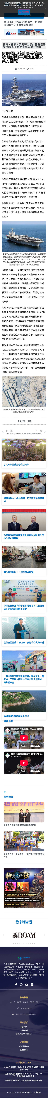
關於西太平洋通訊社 (24, 1034)
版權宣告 (24, 1050)
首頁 (5, 44)
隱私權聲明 (24, 1046)
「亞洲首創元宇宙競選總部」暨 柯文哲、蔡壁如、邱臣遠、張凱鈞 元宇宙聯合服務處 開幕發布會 (24, 679)
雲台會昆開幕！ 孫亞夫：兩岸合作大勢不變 (24, 642)
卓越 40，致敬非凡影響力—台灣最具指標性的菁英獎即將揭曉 (23, 23)
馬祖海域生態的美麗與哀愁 (16, 716)
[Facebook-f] (16, 984)
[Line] (32, 984)
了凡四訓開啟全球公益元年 (16, 464)
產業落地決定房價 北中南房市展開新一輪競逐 (23, 1080)
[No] (45, 8)
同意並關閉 (24, 12)
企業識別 (24, 1030)
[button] (3, 935)
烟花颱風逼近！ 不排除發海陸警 (18, 572)
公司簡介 (24, 1027)
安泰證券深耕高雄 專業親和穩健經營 (20, 825)
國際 (13, 44)
